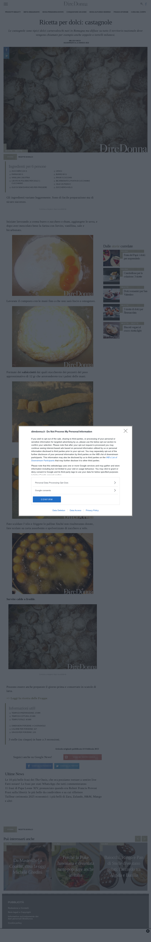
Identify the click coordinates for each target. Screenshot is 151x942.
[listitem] (75, 482)
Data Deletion (58, 510)
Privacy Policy (92, 510)
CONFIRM (47, 499)
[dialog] (75, 471)
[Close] (126, 432)
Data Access (75, 510)
